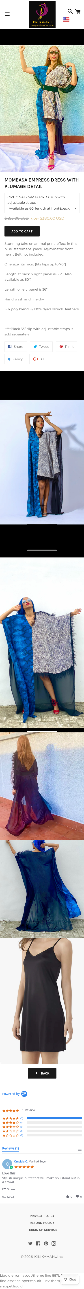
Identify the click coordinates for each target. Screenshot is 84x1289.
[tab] (10, 1149)
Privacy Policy (42, 1216)
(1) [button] (21, 1118)
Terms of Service (42, 1230)
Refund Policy (42, 1223)
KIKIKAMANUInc (48, 1256)
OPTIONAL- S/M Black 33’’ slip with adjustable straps (36, 200)
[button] (10, 1189)
